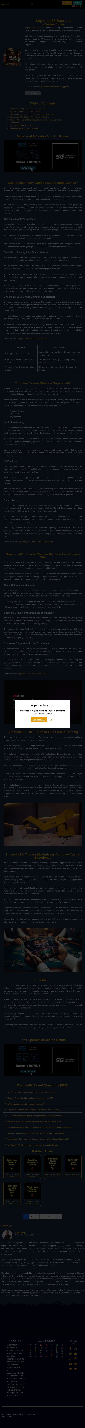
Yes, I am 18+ (39, 720)
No (51, 720)
